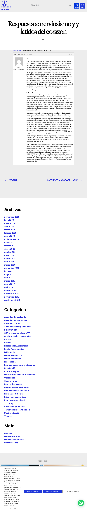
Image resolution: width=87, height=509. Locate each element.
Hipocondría (10, 362)
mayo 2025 (9, 223)
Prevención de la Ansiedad (16, 390)
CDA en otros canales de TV (17, 333)
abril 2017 (8, 278)
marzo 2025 (9, 230)
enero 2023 (9, 249)
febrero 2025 (10, 233)
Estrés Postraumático (14, 349)
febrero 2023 (10, 246)
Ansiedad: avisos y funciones (17, 327)
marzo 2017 (9, 281)
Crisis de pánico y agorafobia (17, 336)
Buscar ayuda (10, 330)
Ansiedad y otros (12, 323)
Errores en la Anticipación (16, 346)
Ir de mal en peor (12, 371)
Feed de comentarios (14, 439)
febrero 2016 (10, 290)
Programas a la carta (13, 394)
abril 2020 (9, 262)
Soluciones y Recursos (14, 406)
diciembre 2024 (11, 239)
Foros (19, 50)
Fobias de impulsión (13, 355)
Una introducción (12, 413)
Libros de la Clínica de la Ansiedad (20, 374)
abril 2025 (9, 226)
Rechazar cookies (52, 491)
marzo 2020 (9, 265)
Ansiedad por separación (15, 320)
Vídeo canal (43, 461)
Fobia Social (9, 352)
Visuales (8, 416)
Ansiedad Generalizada (15, 317)
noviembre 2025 (11, 217)
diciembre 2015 (11, 294)
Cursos (7, 339)
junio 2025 (9, 220)
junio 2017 (9, 271)
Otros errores (10, 381)
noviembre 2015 (11, 297)
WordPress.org (11, 443)
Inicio (14, 50)
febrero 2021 (10, 258)
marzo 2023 (9, 242)
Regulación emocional (14, 400)
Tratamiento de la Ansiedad (17, 410)
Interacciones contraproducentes (19, 365)
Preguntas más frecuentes (16, 387)
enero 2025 (9, 236)
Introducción (10, 368)
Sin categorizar (11, 403)
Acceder (8, 433)
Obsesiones (9, 378)
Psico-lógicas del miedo (15, 397)
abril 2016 (8, 287)
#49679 (71, 54)
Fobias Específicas (12, 358)
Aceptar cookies (33, 491)
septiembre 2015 (12, 300)
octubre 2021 (10, 252)
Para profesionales (13, 384)
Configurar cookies (72, 491)
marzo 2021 (9, 255)
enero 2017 (9, 284)
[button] (33, 5)
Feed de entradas (12, 436)
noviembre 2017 (11, 268)
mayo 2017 (9, 274)
